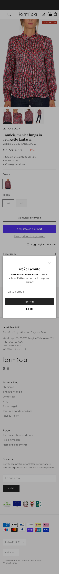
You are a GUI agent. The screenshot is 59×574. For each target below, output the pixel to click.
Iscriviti (29, 301)
